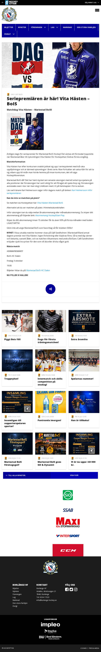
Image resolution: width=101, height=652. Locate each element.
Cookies (83, 648)
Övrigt (7, 34)
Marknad (67, 27)
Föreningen (36, 27)
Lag (52, 27)
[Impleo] (50, 624)
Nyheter (22, 27)
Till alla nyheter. (17, 475)
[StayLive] (50, 630)
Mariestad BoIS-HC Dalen (38, 270)
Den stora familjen (86, 27)
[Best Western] (50, 637)
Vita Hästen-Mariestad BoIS (50, 202)
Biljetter (8, 27)
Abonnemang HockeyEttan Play (49, 215)
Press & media (94, 648)
